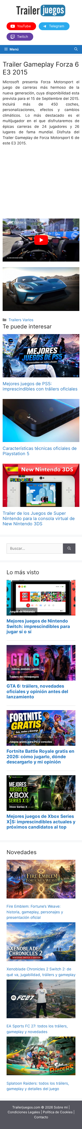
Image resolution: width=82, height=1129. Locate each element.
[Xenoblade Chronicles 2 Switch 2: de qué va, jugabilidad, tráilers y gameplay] (41, 942)
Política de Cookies (58, 1112)
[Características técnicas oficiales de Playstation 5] (41, 439)
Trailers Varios (21, 320)
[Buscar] (69, 548)
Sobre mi (61, 1107)
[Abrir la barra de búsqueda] (76, 49)
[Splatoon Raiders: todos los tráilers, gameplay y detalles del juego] (41, 1057)
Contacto (41, 1117)
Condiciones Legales (24, 1112)
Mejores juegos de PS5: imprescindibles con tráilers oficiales (40, 386)
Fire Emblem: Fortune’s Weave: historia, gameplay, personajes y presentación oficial (35, 912)
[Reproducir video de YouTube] (41, 240)
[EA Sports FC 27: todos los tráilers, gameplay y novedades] (41, 1000)
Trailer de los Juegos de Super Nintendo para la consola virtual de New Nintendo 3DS (39, 518)
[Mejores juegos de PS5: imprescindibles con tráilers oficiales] (41, 374)
